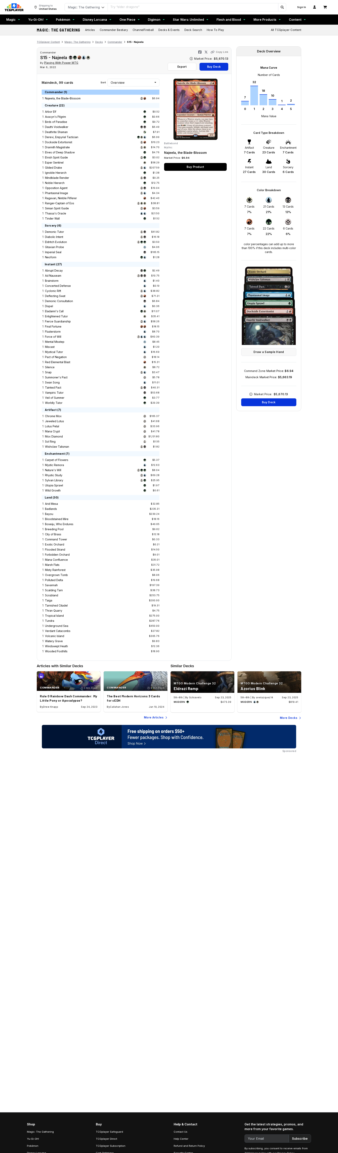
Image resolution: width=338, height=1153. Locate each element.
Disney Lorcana (95, 20)
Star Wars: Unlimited (188, 20)
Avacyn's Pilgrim (55, 116)
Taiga (48, 600)
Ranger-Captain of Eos (59, 203)
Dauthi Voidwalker (56, 127)
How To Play (215, 30)
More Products (265, 20)
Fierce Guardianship (58, 321)
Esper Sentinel (54, 162)
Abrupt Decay (54, 270)
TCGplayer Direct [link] (106, 1138)
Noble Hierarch (55, 183)
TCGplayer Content (48, 42)
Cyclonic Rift (53, 291)
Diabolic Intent (54, 237)
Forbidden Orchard (57, 554)
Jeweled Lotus (54, 421)
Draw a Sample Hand (269, 352)
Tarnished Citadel (56, 605)
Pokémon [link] (32, 1145)
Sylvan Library (54, 480)
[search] (193, 7)
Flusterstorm (53, 331)
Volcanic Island (54, 636)
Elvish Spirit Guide (56, 157)
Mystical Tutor (54, 352)
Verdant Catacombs (57, 631)
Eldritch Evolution (56, 242)
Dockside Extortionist (58, 142)
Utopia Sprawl (54, 485)
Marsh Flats (52, 564)
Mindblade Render (57, 177)
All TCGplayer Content (286, 30)
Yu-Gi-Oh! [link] (33, 1138)
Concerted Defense (58, 285)
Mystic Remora (54, 465)
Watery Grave (54, 641)
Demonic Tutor (54, 231)
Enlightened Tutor (56, 316)
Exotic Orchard (54, 544)
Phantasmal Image (56, 193)
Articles (90, 30)
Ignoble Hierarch (56, 172)
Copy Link (222, 51)
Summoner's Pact (56, 377)
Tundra (49, 620)
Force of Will (53, 336)
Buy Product (195, 166)
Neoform (50, 257)
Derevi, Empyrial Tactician (61, 137)
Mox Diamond (54, 436)
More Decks (288, 717)
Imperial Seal (53, 252)
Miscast (50, 346)
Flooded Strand (55, 549)
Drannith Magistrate (57, 147)
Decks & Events (169, 30)
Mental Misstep (54, 341)
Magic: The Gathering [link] (40, 1131)
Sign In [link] (301, 7)
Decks (99, 42)
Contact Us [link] (180, 1131)
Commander (115, 42)
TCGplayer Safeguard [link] (109, 1131)
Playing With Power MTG (61, 62)
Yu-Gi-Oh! (35, 20)
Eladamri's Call (54, 311)
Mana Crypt (52, 431)
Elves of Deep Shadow (60, 152)
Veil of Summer (54, 397)
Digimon (154, 20)
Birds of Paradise (56, 121)
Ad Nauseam (53, 275)
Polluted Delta (54, 580)
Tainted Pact (53, 387)
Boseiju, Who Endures (59, 524)
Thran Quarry (53, 610)
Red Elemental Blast (57, 362)
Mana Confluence (56, 559)
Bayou (49, 514)
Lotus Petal (52, 426)
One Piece (127, 20)
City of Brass (53, 534)
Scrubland (51, 595)
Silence (50, 367)
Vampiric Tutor (54, 392)
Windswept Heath (56, 646)
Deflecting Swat (55, 296)
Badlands (51, 508)
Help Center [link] (181, 1138)
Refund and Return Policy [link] (189, 1145)
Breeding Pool (54, 529)
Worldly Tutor (53, 402)
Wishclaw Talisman (57, 446)
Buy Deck (214, 66)
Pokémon (63, 20)
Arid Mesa (51, 503)
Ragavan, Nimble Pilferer (61, 198)
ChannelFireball (143, 30)
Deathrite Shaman (56, 132)
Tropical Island (54, 615)
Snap (48, 372)
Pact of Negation (56, 357)
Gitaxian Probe (54, 247)
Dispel (49, 306)
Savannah (51, 585)
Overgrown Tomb (56, 575)
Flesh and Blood (229, 20)
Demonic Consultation (59, 301)
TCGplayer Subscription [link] (110, 1145)
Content (295, 20)
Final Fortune (53, 326)
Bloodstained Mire (56, 519)
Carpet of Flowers (56, 460)
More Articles (154, 717)
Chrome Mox (53, 416)
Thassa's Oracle (55, 213)
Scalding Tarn (54, 590)
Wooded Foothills (56, 651)
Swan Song (52, 382)
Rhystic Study (53, 475)
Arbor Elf (50, 111)
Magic (11, 20)
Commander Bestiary (114, 30)
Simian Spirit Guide (57, 208)
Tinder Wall (52, 218)
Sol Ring (50, 441)
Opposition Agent (56, 188)
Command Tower (56, 539)
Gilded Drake (53, 167)
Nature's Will (53, 470)
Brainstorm (51, 280)
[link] (14, 7)
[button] (282, 7)
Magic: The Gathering (58, 30)
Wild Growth (53, 490)
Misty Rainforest (55, 570)
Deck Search (193, 30)
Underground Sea (56, 625)
